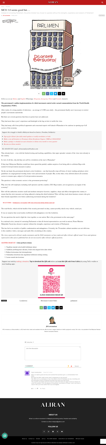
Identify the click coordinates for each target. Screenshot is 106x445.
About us (24, 438)
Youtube (58, 99)
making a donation (22, 261)
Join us (43, 438)
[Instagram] (48, 431)
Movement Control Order (49, 300)
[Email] (59, 93)
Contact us (31, 438)
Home (2, 6)
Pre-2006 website (52, 438)
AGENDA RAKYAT (8, 243)
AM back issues (80, 438)
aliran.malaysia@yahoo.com (56, 421)
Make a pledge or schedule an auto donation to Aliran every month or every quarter (30, 141)
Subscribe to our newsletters (66, 438)
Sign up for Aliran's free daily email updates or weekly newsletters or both (27, 136)
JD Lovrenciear (6, 15)
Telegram (37, 99)
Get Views (101, 15)
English (23, 99)
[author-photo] (51, 324)
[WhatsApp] (43, 93)
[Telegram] (55, 93)
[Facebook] (47, 93)
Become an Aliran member (12, 144)
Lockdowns (23, 300)
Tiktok (50, 99)
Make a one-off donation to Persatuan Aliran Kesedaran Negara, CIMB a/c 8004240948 (32, 139)
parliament (74, 300)
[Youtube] (62, 431)
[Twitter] (51, 93)
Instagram (44, 99)
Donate (38, 438)
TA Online (8, 6)
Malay (15, 99)
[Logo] (53, 410)
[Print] (63, 93)
